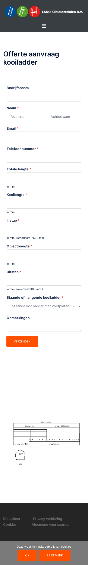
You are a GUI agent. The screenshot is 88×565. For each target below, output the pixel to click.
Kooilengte (17, 194)
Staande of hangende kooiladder (35, 297)
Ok (27, 555)
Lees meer (55, 555)
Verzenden (22, 341)
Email (12, 128)
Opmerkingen (18, 318)
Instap (13, 220)
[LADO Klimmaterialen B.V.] (44, 11)
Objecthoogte (19, 246)
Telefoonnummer (22, 149)
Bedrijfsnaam (18, 88)
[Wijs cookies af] (83, 553)
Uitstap (14, 272)
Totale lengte (19, 169)
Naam (13, 108)
